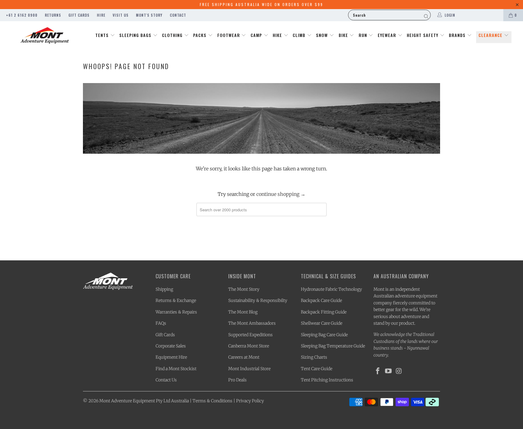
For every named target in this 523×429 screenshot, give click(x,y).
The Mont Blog (243, 312)
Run (364, 35)
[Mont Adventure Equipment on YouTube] (388, 371)
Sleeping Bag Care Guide (324, 334)
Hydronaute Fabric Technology (331, 289)
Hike (278, 35)
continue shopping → (280, 194)
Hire (101, 15)
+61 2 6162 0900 (22, 15)
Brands (458, 35)
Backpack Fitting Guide (324, 312)
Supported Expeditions (250, 334)
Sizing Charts (314, 357)
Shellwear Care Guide (321, 323)
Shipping (164, 289)
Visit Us (121, 15)
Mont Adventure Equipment (127, 401)
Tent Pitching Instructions (327, 380)
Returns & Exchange (176, 300)
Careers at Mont (243, 357)
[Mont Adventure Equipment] (45, 36)
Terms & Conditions (212, 401)
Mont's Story (149, 15)
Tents (102, 35)
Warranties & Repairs (176, 312)
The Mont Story (243, 289)
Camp (257, 35)
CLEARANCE (491, 35)
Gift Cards (79, 15)
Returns (53, 15)
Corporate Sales (171, 346)
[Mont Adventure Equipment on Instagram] (398, 371)
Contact (178, 15)
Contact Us (166, 380)
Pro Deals (237, 380)
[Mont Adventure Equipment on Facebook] (378, 371)
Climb (300, 35)
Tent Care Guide (316, 368)
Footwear (229, 35)
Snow (322, 35)
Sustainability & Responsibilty (257, 300)
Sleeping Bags (136, 35)
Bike (344, 35)
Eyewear (388, 35)
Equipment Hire (171, 357)
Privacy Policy (250, 401)
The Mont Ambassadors (252, 323)
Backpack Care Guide (321, 300)
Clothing (173, 35)
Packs (200, 35)
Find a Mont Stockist (176, 368)
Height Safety (423, 35)
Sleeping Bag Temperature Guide (333, 346)
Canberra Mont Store (248, 346)
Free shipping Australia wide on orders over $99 (261, 4)
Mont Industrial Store (249, 368)
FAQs (161, 323)
